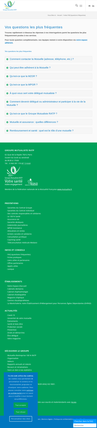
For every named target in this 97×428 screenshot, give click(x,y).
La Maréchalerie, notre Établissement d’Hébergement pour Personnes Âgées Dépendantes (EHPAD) (49, 303)
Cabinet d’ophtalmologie (17, 292)
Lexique (10, 269)
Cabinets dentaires (15, 289)
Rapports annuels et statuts (19, 364)
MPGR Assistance (14, 228)
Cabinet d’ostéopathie (16, 294)
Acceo (73, 402)
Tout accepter (20, 405)
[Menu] (81, 5)
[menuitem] (75, 5)
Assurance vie (13, 219)
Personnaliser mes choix (20, 419)
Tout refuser (21, 412)
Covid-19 (11, 315)
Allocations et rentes (16, 231)
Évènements (12, 321)
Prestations (11, 203)
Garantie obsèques (15, 222)
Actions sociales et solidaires (19, 234)
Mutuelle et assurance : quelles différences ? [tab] (33, 122)
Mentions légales (47, 419)
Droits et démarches (16, 332)
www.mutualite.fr (64, 189)
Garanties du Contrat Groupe (19, 208)
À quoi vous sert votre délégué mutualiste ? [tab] (33, 93)
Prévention (12, 330)
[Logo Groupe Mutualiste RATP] (11, 5)
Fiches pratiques (14, 257)
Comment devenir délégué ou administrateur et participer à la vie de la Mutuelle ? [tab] (46, 103)
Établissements (13, 281)
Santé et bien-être (15, 324)
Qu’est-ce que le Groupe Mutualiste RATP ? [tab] (33, 113)
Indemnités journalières (17, 225)
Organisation (12, 358)
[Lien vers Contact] (89, 6)
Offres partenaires (15, 263)
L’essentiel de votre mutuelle (19, 318)
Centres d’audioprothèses (18, 300)
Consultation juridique (17, 237)
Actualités (11, 310)
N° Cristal (26, 163)
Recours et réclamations (17, 367)
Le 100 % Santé (13, 216)
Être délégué (12, 335)
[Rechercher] (75, 5)
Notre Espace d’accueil (17, 286)
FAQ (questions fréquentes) (19, 254)
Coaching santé (13, 240)
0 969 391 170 (15, 163)
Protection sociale (14, 327)
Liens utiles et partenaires (18, 260)
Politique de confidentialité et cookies (66, 419)
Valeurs (10, 361)
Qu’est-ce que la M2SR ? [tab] (23, 76)
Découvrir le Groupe (17, 351)
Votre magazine (14, 338)
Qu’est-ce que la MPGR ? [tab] (23, 84)
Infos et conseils (15, 250)
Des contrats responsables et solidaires (24, 213)
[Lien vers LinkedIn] (93, 6)
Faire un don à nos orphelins (19, 370)
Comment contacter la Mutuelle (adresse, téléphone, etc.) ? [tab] (41, 59)
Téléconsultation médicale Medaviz (22, 242)
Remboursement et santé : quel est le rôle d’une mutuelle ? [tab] (41, 130)
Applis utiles (12, 266)
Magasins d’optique (15, 297)
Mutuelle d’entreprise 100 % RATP (21, 355)
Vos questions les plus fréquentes (18, 51)
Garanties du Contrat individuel (20, 210)
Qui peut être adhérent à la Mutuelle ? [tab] (30, 67)
